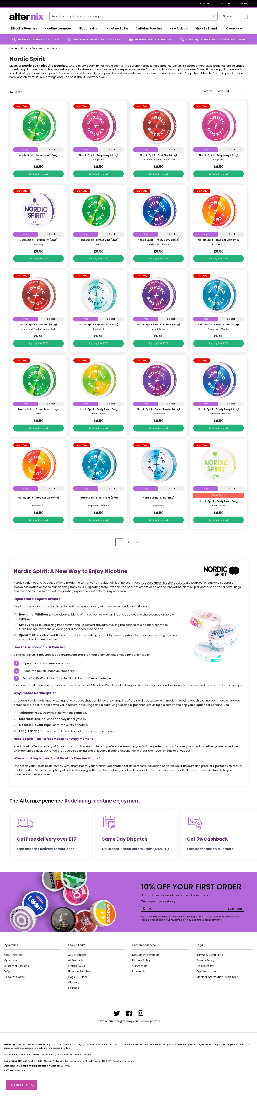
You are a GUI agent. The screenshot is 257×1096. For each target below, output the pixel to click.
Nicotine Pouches (31, 48)
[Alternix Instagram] (141, 1013)
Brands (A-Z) (76, 966)
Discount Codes (14, 977)
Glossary (73, 982)
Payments (139, 971)
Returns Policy (141, 960)
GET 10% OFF (18, 1085)
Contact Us (224, 3)
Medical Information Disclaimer (217, 977)
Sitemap (73, 988)
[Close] (32, 1085)
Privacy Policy (178, 919)
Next (138, 542)
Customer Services (16, 966)
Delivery (243, 3)
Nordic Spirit (54, 48)
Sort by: (207, 91)
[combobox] (133, 16)
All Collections (77, 954)
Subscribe (235, 908)
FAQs (7, 971)
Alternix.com (78, 766)
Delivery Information (145, 954)
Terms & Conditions (210, 954)
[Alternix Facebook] (129, 1013)
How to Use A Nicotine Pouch (94, 685)
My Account (12, 960)
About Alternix (13, 954)
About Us (205, 3)
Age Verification (207, 971)
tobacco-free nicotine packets (163, 583)
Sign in (227, 16)
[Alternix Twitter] (116, 1013)
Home (13, 48)
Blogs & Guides (77, 977)
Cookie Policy (205, 966)
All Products (75, 960)
